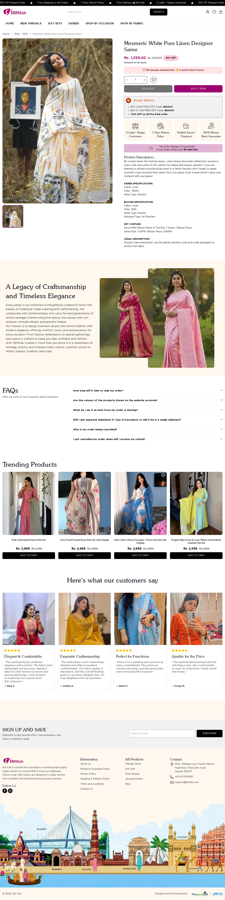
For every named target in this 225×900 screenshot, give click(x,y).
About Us (85, 764)
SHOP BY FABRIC (131, 23)
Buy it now (198, 89)
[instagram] (10, 790)
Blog (127, 784)
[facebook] (4, 790)
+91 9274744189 (184, 777)
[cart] (221, 12)
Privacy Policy (88, 774)
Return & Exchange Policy (95, 769)
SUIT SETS (55, 23)
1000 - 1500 (21, 34)
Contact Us (86, 789)
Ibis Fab (16, 894)
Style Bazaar (132, 774)
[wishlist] (214, 12)
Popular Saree (133, 764)
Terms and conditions (92, 784)
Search (159, 12)
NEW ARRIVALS (31, 23)
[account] (207, 12)
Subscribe (210, 733)
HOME (10, 23)
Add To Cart (28, 555)
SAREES (74, 23)
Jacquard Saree (134, 779)
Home (5, 34)
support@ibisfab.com (187, 782)
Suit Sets (130, 769)
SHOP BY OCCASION (100, 23)
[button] (154, 80)
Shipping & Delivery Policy (95, 779)
